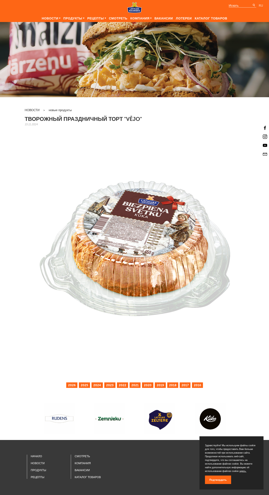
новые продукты (60, 110)
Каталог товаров (211, 18)
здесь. (242, 471)
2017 (185, 385)
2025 (84, 385)
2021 (135, 385)
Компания (140, 18)
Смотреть (118, 18)
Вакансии (163, 18)
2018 (172, 385)
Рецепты (95, 18)
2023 (110, 385)
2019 (160, 385)
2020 (148, 385)
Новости (50, 18)
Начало (36, 456)
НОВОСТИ (32, 110)
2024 (97, 385)
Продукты (72, 18)
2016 (197, 385)
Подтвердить (218, 479)
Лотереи (184, 18)
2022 (122, 385)
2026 (72, 385)
